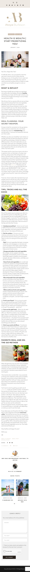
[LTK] (23, 5)
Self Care (18, 34)
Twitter (9, 442)
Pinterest (12, 442)
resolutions (6, 439)
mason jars (4, 389)
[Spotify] (17, 5)
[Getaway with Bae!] (7, 487)
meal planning (6, 438)
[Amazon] (20, 5)
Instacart (13, 165)
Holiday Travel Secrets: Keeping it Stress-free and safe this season (22, 503)
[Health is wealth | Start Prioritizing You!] (15, 59)
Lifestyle (11, 34)
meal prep (16, 438)
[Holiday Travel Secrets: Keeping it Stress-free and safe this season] (22, 487)
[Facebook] (15, 5)
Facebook (7, 442)
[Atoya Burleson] (15, 17)
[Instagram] (7, 5)
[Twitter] (12, 5)
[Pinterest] (9, 5)
